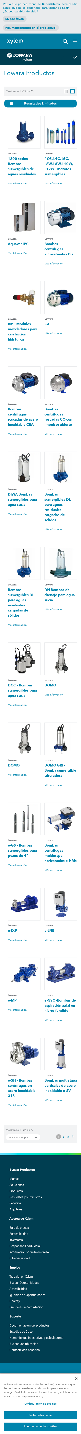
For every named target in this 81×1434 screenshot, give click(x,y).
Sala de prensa (19, 1228)
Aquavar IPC (18, 244)
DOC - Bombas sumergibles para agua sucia (22, 690)
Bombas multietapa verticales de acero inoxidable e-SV (60, 1085)
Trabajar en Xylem (21, 1276)
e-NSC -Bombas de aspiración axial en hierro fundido (60, 1005)
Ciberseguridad (19, 1258)
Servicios (15, 1203)
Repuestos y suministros (25, 1197)
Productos (16, 1191)
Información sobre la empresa (29, 1252)
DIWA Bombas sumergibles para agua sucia (22, 499)
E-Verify (14, 1301)
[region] (40, 1403)
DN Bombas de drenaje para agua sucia (59, 594)
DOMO (50, 685)
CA (46, 324)
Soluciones (16, 1185)
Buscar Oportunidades (24, 1283)
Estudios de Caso (21, 1331)
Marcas (14, 1179)
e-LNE (49, 930)
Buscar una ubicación (23, 1344)
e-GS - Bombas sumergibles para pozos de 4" (22, 850)
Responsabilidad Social (24, 1246)
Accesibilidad (18, 1289)
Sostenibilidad (18, 1234)
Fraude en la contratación (26, 1307)
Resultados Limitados (40, 103)
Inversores (16, 1240)
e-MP (12, 1000)
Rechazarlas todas (40, 1415)
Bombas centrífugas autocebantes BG (58, 249)
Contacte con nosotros (24, 1350)
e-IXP (12, 930)
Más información (17, 183)
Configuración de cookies (40, 1404)
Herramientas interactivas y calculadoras (36, 1338)
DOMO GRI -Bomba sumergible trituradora (60, 770)
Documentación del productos (29, 1325)
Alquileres (15, 1209)
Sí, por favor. (14, 19)
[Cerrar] (76, 1378)
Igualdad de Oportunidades (27, 1295)
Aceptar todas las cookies (40, 1426)
